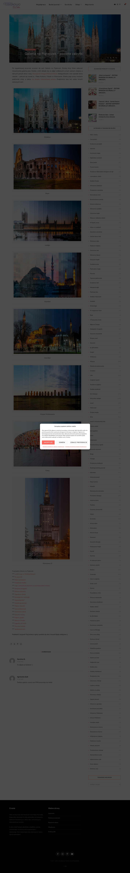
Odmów (62, 442)
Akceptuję (48, 442)
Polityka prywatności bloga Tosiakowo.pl (75, 446)
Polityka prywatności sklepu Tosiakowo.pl (53, 446)
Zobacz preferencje (78, 442)
